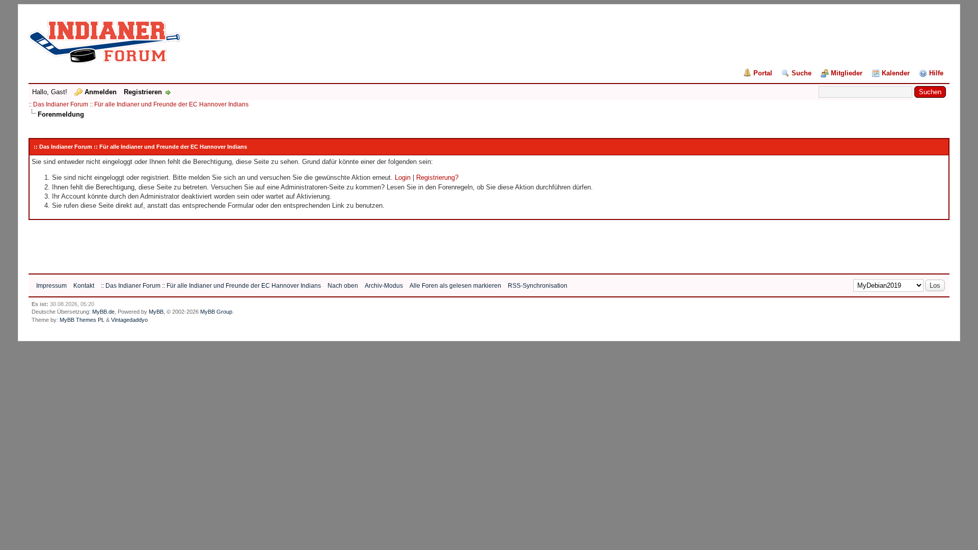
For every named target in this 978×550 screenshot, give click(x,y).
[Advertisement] (214, 243)
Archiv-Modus (384, 285)
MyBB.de (103, 312)
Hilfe (936, 73)
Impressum (51, 285)
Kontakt (83, 285)
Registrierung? (437, 177)
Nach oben (343, 285)
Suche (801, 73)
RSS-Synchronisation (537, 285)
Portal (762, 73)
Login (403, 177)
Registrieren (143, 92)
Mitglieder (846, 73)
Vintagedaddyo (129, 320)
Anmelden (101, 92)
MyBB (156, 312)
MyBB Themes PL (82, 320)
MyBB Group (216, 312)
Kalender (896, 73)
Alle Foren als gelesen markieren (455, 285)
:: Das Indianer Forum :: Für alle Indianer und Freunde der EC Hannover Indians (139, 104)
